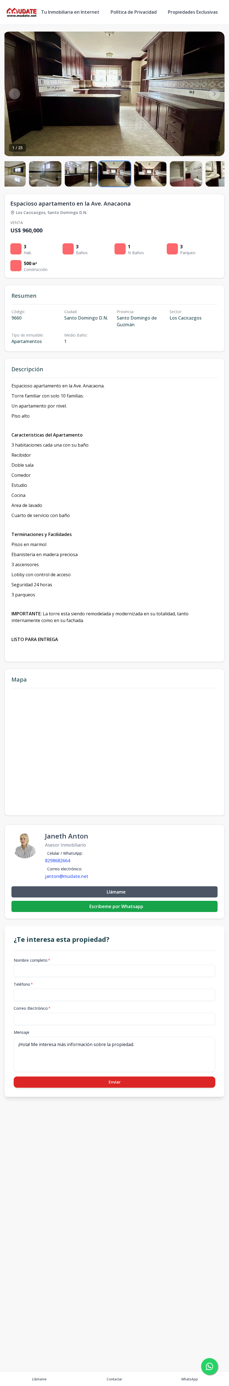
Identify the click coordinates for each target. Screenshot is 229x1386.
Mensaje (21, 1032)
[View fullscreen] (214, 146)
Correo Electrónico (32, 1008)
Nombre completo (32, 960)
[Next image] (214, 93)
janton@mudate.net (66, 876)
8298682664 (57, 861)
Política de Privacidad (134, 12)
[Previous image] (14, 93)
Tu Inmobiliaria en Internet (70, 12)
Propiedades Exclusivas (193, 12)
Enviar (115, 1082)
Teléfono (23, 984)
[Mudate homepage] (22, 12)
